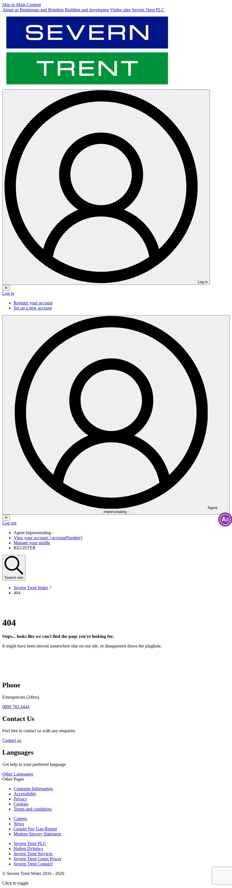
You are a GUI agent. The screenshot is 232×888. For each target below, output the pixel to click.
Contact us (11, 740)
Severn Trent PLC (30, 843)
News (19, 823)
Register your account (33, 302)
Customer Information (33, 788)
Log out (9, 523)
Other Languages (17, 774)
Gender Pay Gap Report (35, 828)
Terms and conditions (33, 809)
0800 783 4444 (15, 706)
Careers (20, 818)
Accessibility (25, 793)
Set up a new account (33, 308)
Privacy (20, 798)
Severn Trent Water (31, 587)
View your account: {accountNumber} (48, 537)
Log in (8, 293)
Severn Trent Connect (33, 863)
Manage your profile (32, 542)
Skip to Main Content (21, 4)
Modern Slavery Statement (37, 833)
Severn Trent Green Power (37, 858)
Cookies (21, 804)
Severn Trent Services (33, 853)
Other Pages (13, 779)
